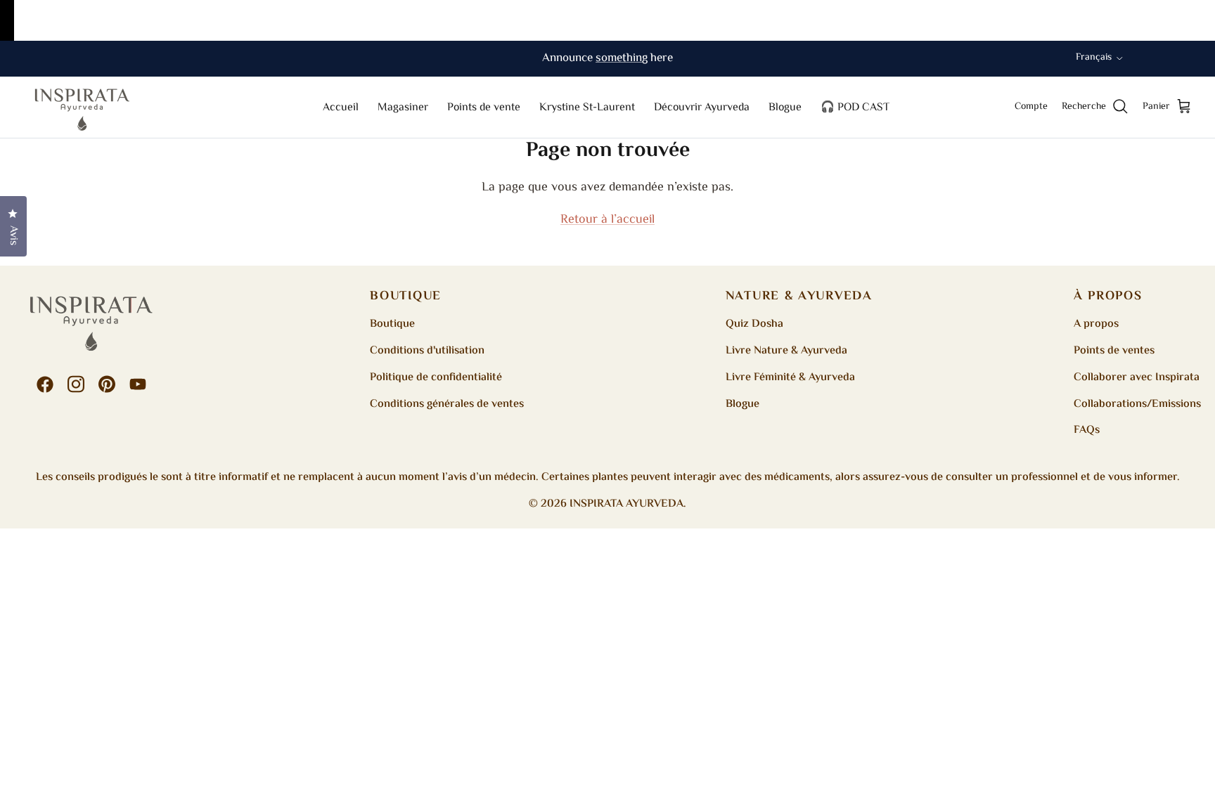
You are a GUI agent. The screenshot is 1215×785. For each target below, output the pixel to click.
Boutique (392, 324)
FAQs (1087, 430)
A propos (1096, 324)
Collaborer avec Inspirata (1137, 378)
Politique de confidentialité (436, 378)
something (622, 58)
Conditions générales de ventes (447, 404)
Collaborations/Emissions (1137, 404)
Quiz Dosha (754, 324)
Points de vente (483, 108)
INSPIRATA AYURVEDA (626, 504)
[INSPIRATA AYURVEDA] (82, 107)
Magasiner (403, 108)
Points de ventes (1114, 351)
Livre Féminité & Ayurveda (790, 378)
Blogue (785, 108)
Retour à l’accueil (607, 220)
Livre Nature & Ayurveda (786, 351)
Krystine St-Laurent (587, 108)
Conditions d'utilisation (427, 351)
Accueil (341, 108)
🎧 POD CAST (855, 108)
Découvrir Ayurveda (702, 108)
